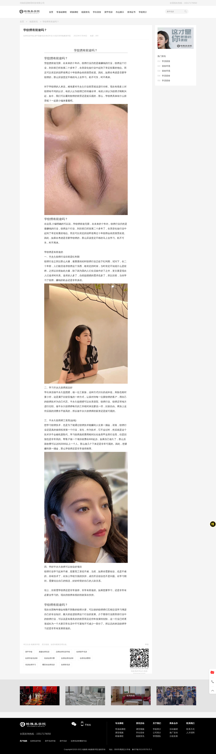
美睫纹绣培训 (44, 652)
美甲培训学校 (50, 741)
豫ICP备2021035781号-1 (142, 749)
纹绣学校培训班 (31, 658)
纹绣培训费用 (85, 658)
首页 (23, 21)
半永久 (80, 86)
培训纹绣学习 (30, 665)
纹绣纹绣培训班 (67, 658)
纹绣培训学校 (35, 741)
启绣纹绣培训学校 (63, 652)
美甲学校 (28, 652)
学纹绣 (78, 50)
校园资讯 (34, 21)
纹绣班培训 (65, 665)
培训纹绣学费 (49, 658)
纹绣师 (87, 275)
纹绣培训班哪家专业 (79, 741)
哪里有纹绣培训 (48, 665)
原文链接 (45, 644)
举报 (147, 644)
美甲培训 (63, 741)
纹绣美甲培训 (81, 652)
